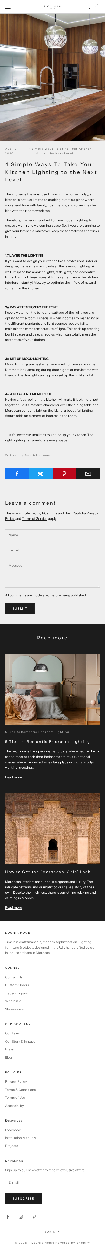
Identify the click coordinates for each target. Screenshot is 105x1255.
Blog (8, 1057)
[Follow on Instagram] (20, 1216)
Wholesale (13, 1001)
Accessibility (14, 1105)
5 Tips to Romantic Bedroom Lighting (37, 732)
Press (9, 1049)
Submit (20, 608)
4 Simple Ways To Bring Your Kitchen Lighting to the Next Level (60, 151)
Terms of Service (34, 518)
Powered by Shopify (72, 1242)
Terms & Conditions (20, 1089)
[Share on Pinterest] (64, 473)
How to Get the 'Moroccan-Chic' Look (48, 871)
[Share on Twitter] (40, 473)
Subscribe (23, 1198)
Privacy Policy (16, 1081)
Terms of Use (15, 1097)
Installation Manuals (20, 1138)
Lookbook (13, 1130)
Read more (13, 777)
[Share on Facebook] (17, 473)
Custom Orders (17, 985)
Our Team (12, 1033)
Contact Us (13, 977)
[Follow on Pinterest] (34, 1216)
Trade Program (16, 993)
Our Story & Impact (20, 1041)
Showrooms (14, 1009)
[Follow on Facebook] (7, 1216)
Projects (11, 1146)
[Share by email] (88, 473)
